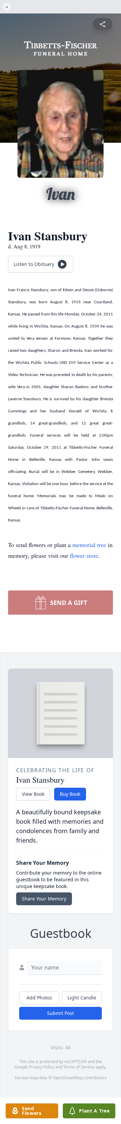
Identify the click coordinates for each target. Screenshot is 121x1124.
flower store (84, 555)
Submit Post (60, 1013)
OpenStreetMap (68, 1078)
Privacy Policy (41, 1067)
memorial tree (89, 545)
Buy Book (70, 794)
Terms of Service (78, 1067)
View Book (33, 794)
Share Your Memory (44, 898)
